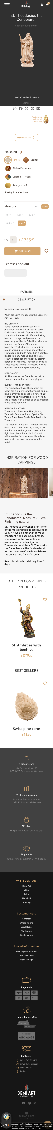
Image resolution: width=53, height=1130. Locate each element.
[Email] (38, 108)
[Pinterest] (32, 108)
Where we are (26, 923)
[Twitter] (26, 108)
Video (26, 890)
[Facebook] (21, 108)
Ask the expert (27, 956)
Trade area (26, 931)
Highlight (26, 898)
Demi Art (26, 886)
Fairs (26, 894)
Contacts (26, 919)
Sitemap (26, 902)
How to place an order (26, 951)
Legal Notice (27, 927)
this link (17, 1126)
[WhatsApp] (15, 108)
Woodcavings (26, 960)
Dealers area (26, 935)
